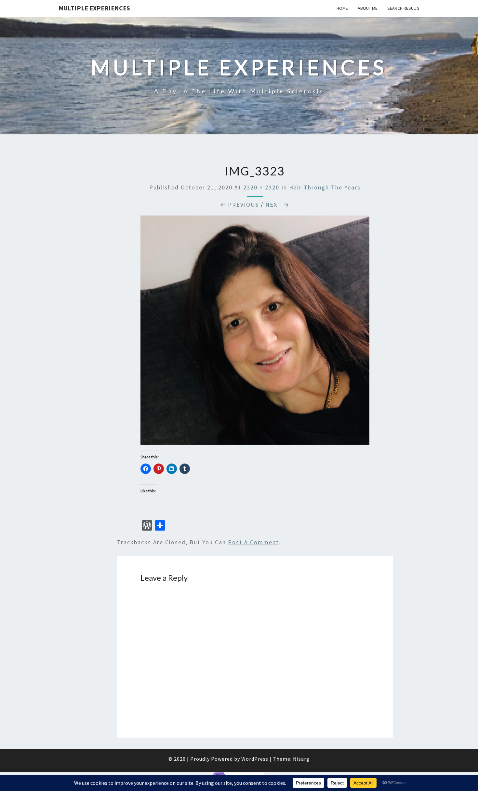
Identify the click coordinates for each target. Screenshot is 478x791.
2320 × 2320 (261, 187)
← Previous (239, 204)
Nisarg (301, 759)
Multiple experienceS (94, 8)
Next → (277, 204)
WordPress (254, 759)
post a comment (253, 542)
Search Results (403, 8)
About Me (368, 8)
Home (342, 8)
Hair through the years (325, 187)
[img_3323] (254, 332)
